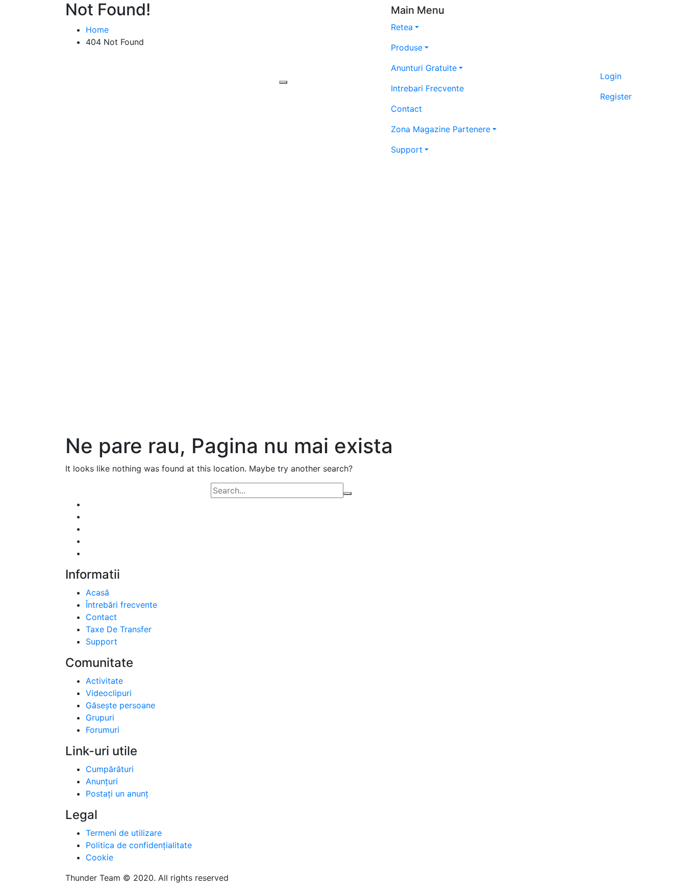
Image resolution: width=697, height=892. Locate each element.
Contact (406, 109)
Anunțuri (102, 781)
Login (610, 76)
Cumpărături (110, 769)
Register (616, 96)
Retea (402, 27)
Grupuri (100, 717)
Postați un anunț (117, 793)
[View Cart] (616, 62)
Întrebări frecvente (121, 605)
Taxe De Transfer (119, 629)
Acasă (97, 592)
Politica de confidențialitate (139, 845)
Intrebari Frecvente (427, 88)
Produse (406, 47)
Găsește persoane (120, 705)
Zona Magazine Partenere (440, 129)
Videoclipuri (109, 693)
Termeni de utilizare (124, 833)
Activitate (104, 681)
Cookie (99, 857)
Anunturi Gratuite (424, 68)
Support (406, 149)
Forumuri (102, 730)
